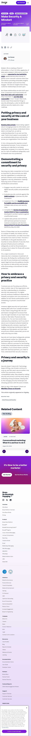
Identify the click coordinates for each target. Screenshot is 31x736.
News (3, 624)
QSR (3, 596)
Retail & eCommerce (7, 580)
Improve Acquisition (7, 604)
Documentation (6, 659)
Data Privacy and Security (9, 400)
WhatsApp (5, 553)
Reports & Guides (6, 647)
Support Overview (6, 693)
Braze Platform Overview (8, 509)
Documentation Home (8, 662)
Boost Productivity (7, 601)
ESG (3, 629)
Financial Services (6, 582)
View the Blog (7, 414)
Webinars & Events (7, 652)
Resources (4, 13)
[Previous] (4, 451)
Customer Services (7, 696)
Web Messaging (6, 548)
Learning (4, 655)
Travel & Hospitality (7, 585)
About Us (4, 618)
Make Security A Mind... (21, 13)
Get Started (21, 2)
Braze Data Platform (7, 522)
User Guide (5, 664)
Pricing (4, 515)
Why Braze (5, 507)
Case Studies (5, 641)
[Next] (27, 451)
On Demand (5, 593)
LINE (3, 559)
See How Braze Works (21, 475)
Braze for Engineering (7, 611)
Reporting (4, 538)
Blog (11, 13)
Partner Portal (5, 677)
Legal (3, 632)
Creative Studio (6, 540)
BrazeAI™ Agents (6, 530)
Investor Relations (6, 626)
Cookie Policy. (5, 727)
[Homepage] (4, 2)
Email (3, 543)
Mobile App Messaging (7, 545)
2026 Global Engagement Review (10, 686)
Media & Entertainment (8, 588)
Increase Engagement (7, 609)
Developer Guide (6, 667)
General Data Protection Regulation (16, 225)
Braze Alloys (5, 674)
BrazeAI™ (4, 524)
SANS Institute (9, 196)
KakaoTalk (4, 561)
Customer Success (7, 699)
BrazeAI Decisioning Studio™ (9, 527)
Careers (4, 621)
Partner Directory (6, 679)
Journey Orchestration (8, 535)
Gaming (4, 590)
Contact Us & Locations (8, 634)
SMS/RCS (4, 551)
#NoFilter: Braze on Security (11, 388)
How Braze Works (6, 512)
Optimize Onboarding (7, 598)
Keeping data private (8, 125)
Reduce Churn (5, 606)
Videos (4, 649)
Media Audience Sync (7, 556)
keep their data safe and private (12, 95)
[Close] (26, 707)
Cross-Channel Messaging (8, 532)
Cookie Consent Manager (14, 731)
